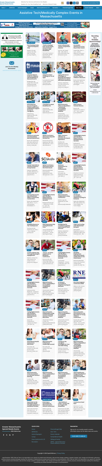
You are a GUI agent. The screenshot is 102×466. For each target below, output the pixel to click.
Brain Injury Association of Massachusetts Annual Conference (48, 404)
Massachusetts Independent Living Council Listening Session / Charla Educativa (48, 314)
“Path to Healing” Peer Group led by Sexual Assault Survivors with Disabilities (48, 47)
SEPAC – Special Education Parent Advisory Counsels (58, 442)
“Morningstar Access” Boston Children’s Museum (79, 76)
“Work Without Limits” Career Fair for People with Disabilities (63, 404)
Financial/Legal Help (68, 7)
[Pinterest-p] (77, 3)
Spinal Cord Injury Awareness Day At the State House (48, 166)
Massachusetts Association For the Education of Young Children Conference (79, 314)
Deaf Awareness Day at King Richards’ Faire (49, 226)
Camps (32, 7)
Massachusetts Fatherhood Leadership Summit (48, 343)
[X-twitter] (71, 3)
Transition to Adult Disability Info (48, 105)
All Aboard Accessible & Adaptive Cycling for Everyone (80, 197)
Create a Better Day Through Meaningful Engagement (33, 254)
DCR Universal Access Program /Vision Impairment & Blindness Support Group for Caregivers (33, 108)
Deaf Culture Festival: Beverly (78, 105)
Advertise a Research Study (49, 4)
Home (3, 7)
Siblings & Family (55, 439)
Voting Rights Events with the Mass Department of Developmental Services (80, 138)
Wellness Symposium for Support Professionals (62, 167)
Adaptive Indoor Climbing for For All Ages (48, 76)
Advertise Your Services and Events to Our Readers (34, 2)
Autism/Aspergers (22, 7)
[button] (62, 3)
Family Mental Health (56, 437)
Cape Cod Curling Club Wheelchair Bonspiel (79, 226)
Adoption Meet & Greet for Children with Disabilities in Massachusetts (32, 77)
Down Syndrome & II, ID (43, 7)
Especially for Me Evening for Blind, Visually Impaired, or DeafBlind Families (33, 404)
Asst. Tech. (79, 7)
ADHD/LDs (12, 7)
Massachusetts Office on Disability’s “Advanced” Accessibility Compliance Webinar (64, 108)
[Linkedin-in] (74, 3)
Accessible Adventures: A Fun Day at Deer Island (79, 46)
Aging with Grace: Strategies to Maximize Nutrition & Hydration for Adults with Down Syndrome (64, 77)
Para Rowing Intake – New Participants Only (33, 46)
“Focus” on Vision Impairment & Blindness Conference (48, 254)
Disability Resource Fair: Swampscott (33, 225)
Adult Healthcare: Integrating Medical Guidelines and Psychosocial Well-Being (80, 375)
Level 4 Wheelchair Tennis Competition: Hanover (64, 46)
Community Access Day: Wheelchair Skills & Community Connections (33, 197)
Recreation (55, 7)
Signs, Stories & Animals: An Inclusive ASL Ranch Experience (64, 137)
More (97, 7)
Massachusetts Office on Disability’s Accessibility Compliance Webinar (49, 284)
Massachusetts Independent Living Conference (64, 196)
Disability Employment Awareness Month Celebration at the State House (79, 255)
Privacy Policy (61, 453)
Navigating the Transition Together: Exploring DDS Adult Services (64, 226)
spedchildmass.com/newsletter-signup (12, 70)
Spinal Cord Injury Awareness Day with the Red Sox (49, 137)
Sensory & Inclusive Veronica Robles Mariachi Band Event (33, 137)
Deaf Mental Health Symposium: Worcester (33, 343)
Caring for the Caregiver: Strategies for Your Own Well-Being (64, 343)
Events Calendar (89, 7)
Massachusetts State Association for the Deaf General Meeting (33, 374)
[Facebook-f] (68, 3)
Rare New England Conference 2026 (79, 282)
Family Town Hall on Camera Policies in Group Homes (33, 166)
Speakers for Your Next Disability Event (31, 4)
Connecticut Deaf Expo (79, 402)
